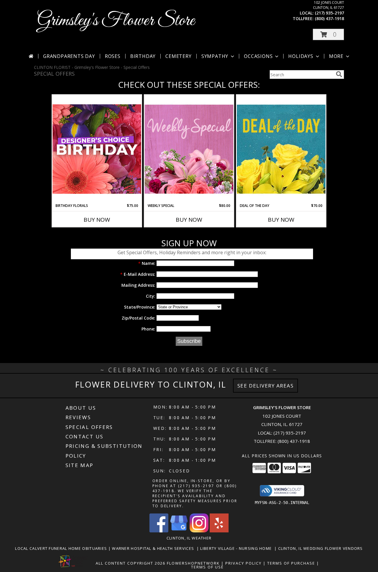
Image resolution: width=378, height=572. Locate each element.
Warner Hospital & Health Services (154, 548)
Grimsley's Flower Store (116, 21)
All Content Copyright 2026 (130, 563)
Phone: (148, 329)
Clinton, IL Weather (189, 538)
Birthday (143, 56)
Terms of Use (207, 567)
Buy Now (97, 219)
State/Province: (139, 307)
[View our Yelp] (219, 531)
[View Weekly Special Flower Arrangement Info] (189, 148)
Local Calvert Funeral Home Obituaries (61, 548)
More (336, 56)
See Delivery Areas (265, 385)
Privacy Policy (243, 563)
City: (150, 296)
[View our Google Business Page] (179, 531)
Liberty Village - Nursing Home (237, 548)
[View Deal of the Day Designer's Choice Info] (281, 148)
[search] (339, 74)
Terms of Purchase (291, 563)
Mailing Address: (138, 285)
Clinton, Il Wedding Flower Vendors (320, 548)
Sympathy (214, 56)
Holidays (300, 56)
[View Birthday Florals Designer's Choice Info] (97, 148)
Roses (112, 56)
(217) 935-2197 (329, 13)
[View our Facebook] (158, 531)
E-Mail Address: (137, 274)
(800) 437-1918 (329, 18)
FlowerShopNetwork (193, 563)
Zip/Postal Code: (138, 318)
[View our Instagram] (199, 531)
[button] (328, 34)
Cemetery (178, 56)
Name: (146, 263)
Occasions (258, 56)
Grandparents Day (69, 56)
